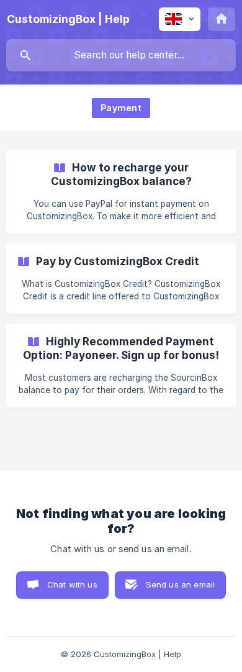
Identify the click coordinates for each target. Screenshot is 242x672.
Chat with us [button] (72, 584)
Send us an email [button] (180, 584)
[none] (68, 19)
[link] (121, 192)
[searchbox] (121, 55)
